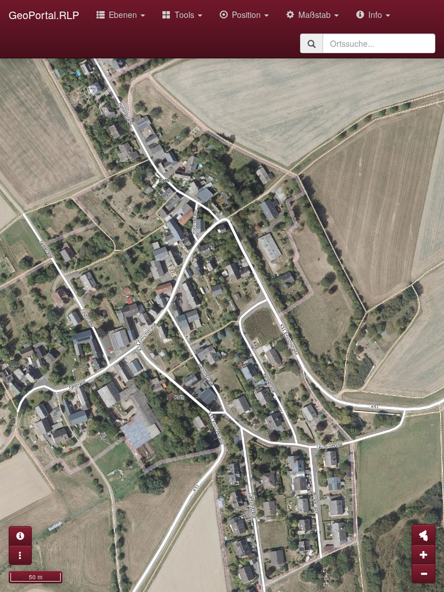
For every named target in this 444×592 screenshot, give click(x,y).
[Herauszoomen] (423, 573)
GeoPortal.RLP (44, 14)
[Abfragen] (20, 536)
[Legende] (20, 555)
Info (376, 14)
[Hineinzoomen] (423, 554)
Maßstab (315, 14)
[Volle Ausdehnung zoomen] (423, 534)
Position (247, 14)
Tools (186, 14)
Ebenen (124, 14)
